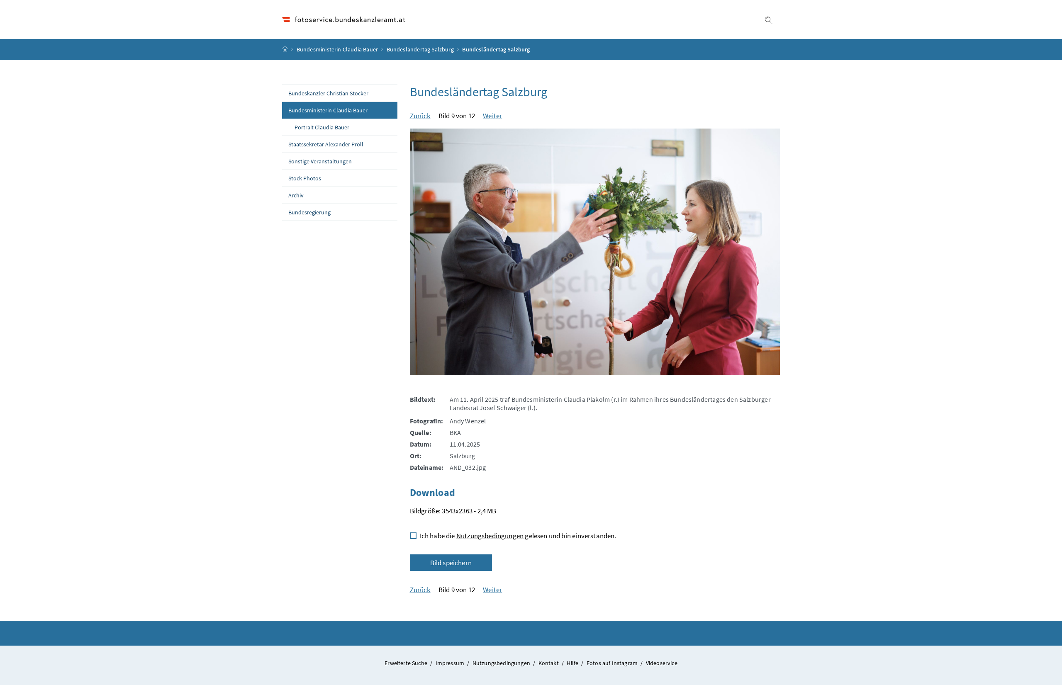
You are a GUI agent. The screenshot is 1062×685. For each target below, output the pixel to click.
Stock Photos (304, 178)
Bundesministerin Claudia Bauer (337, 49)
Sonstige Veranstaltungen (320, 161)
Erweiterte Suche (407, 663)
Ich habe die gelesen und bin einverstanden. (518, 535)
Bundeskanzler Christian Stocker (328, 93)
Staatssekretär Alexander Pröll (325, 144)
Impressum (451, 663)
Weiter (492, 115)
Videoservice (661, 663)
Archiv (296, 195)
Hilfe (573, 663)
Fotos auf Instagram (613, 663)
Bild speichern (451, 562)
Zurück (420, 115)
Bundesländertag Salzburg (420, 49)
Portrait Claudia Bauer (322, 127)
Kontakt (549, 663)
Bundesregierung (309, 212)
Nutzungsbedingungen (490, 535)
